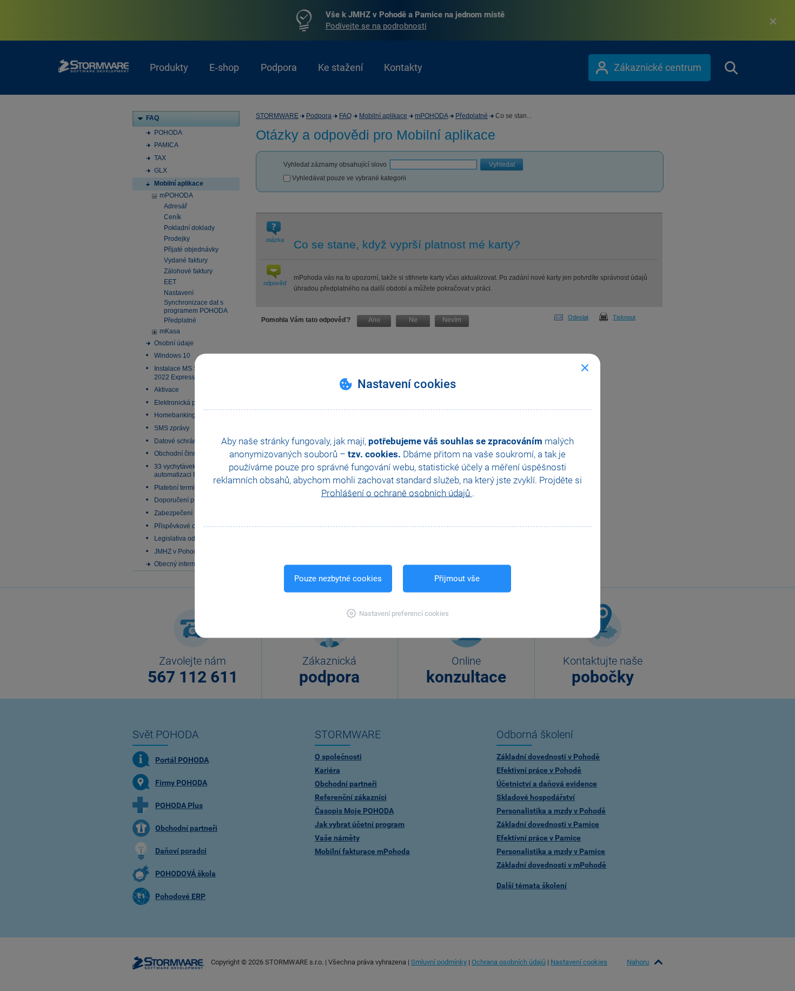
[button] (398, 613)
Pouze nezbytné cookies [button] (338, 578)
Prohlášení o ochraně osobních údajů (396, 492)
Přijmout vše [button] (457, 578)
